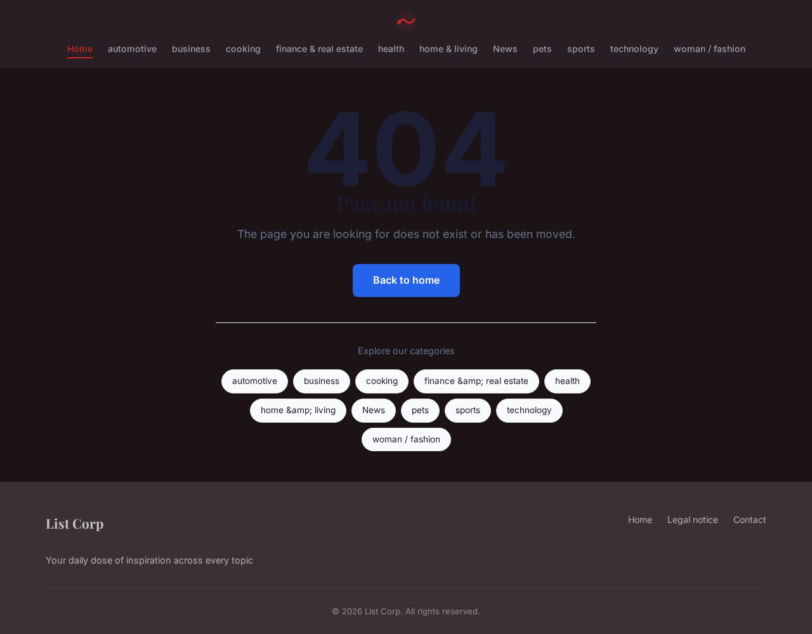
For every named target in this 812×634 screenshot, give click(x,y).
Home (80, 48)
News (505, 48)
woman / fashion (709, 48)
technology (634, 48)
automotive (132, 48)
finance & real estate (319, 48)
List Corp (74, 523)
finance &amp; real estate (476, 381)
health (391, 48)
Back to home (406, 280)
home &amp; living (298, 410)
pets (542, 48)
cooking (243, 48)
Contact (749, 519)
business (191, 48)
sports (581, 48)
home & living (448, 48)
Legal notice (692, 519)
